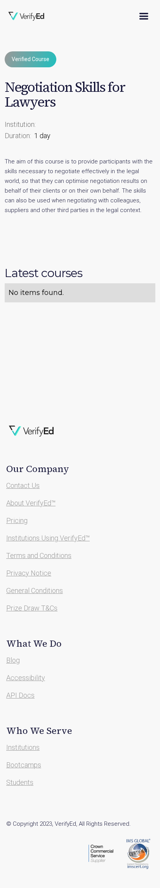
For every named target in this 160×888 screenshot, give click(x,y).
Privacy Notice (28, 573)
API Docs (20, 695)
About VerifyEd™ (31, 503)
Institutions (23, 747)
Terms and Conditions (38, 555)
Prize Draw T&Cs (31, 608)
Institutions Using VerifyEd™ (48, 538)
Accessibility (25, 678)
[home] (31, 16)
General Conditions (34, 590)
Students (19, 782)
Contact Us (23, 485)
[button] (144, 16)
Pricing (17, 520)
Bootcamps (23, 765)
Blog (13, 660)
